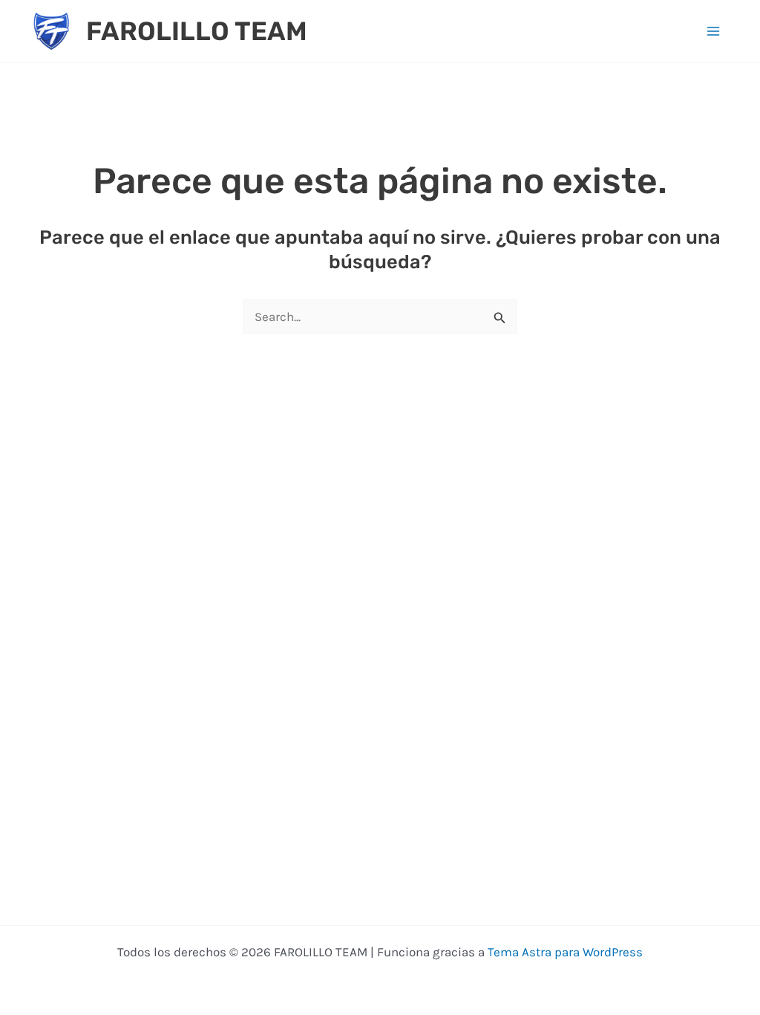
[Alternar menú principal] (714, 31)
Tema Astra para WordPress (565, 951)
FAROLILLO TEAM (196, 31)
